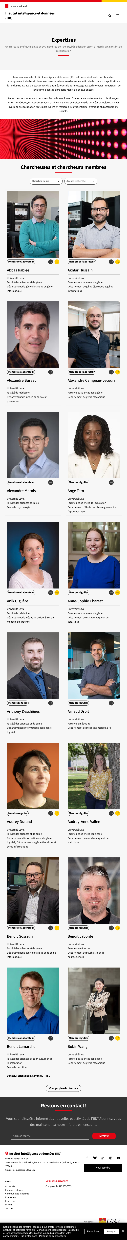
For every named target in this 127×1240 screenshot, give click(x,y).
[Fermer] (123, 1231)
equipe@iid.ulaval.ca (24, 1170)
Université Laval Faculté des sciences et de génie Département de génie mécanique (86, 393)
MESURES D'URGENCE (56, 1181)
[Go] (87, 1158)
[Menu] (118, 16)
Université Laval (18, 6)
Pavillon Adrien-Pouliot (16, 1158)
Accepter (111, 1231)
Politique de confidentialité (52, 1236)
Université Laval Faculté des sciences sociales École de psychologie (23, 503)
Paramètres (93, 1231)
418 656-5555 (65, 1186)
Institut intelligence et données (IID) (30, 16)
